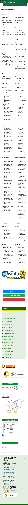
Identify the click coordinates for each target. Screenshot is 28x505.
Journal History (7, 354)
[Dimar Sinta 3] (14, 283)
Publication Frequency (9, 333)
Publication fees (7, 348)
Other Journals (5, 451)
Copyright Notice (7, 339)
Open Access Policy (8, 336)
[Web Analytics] (5, 436)
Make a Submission (14, 299)
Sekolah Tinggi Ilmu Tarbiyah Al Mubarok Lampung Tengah (9, 472)
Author (3, 446)
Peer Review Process (8, 330)
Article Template (14, 291)
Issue (3, 449)
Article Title (4, 447)
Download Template (8, 315)
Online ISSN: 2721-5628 (9, 318)
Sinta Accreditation (8, 357)
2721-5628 (11, 469)
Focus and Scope (8, 321)
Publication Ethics (8, 327)
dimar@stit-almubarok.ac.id (9, 481)
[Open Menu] (1, 1)
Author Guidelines (8, 324)
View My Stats (11, 436)
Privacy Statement (8, 345)
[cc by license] (5, 463)
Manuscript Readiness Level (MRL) (14, 295)
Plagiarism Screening (8, 342)
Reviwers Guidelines (9, 351)
